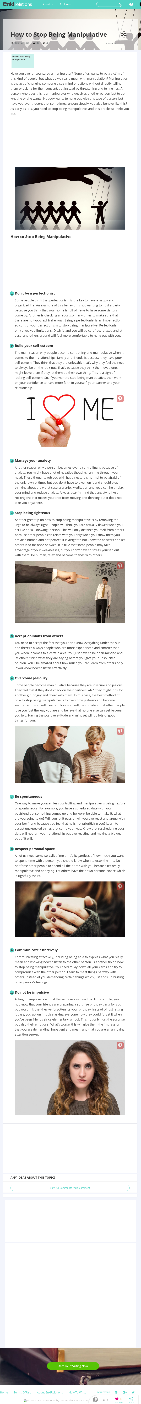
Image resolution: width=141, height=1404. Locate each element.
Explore (64, 4)
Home (4, 1392)
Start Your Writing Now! (73, 1366)
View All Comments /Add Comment (70, 1187)
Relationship (21, 43)
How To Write (77, 1392)
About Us (48, 4)
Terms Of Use (22, 1392)
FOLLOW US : (104, 1392)
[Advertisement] (69, 142)
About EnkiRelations (50, 1392)
